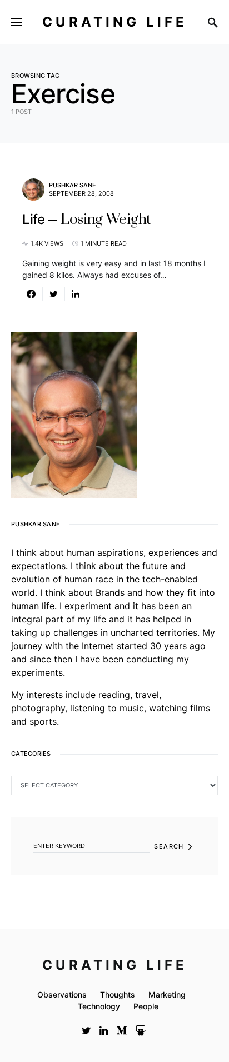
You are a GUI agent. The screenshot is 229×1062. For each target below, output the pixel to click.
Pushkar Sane (72, 185)
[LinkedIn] (103, 1030)
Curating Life (114, 22)
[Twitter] (86, 1030)
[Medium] (122, 1030)
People (145, 1006)
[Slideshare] (141, 1030)
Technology (99, 1006)
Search (168, 846)
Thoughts (117, 994)
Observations (62, 994)
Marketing (167, 994)
